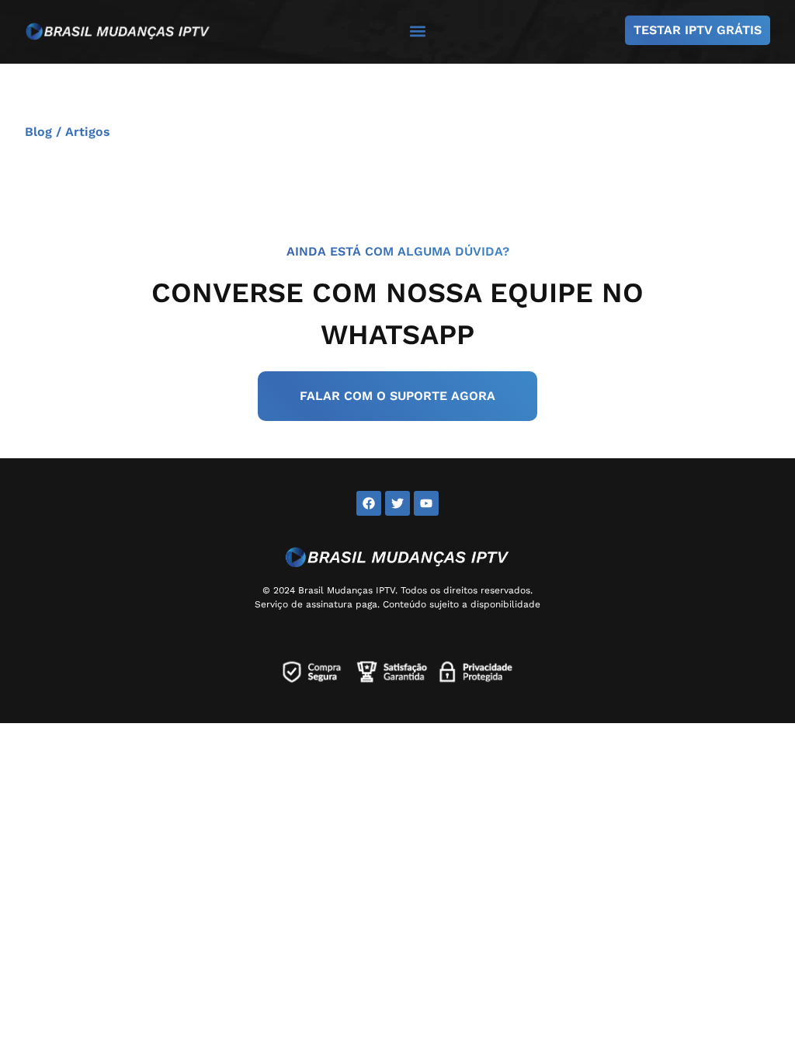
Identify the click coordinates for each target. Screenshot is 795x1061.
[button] (418, 30)
